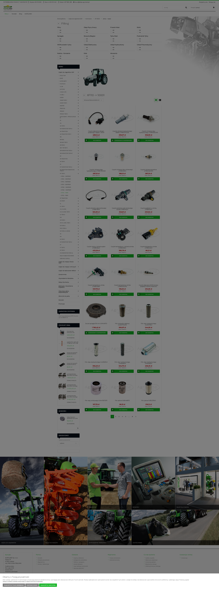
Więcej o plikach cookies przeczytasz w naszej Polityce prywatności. (23, 581)
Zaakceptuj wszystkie (48, 585)
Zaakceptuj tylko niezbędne (14, 585)
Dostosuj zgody (32, 585)
